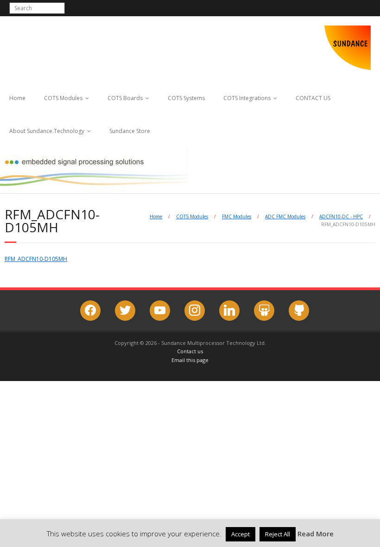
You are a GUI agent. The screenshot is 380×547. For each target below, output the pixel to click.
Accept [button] (240, 534)
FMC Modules (236, 216)
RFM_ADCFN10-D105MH (36, 259)
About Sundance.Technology (46, 131)
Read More (316, 533)
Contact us (190, 351)
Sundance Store (129, 131)
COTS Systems (186, 98)
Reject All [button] (277, 534)
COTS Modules (63, 98)
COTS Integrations (247, 98)
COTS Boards (125, 98)
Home (17, 98)
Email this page (190, 359)
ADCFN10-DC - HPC (341, 216)
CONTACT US (313, 98)
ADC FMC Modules (285, 216)
